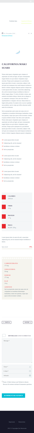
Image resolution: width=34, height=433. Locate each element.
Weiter (26, 322)
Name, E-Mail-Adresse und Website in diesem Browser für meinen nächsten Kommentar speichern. (17, 383)
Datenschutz (21, 422)
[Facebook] (3, 311)
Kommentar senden (13, 395)
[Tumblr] (13, 311)
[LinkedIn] (17, 311)
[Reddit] (20, 311)
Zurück (7, 322)
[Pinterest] (10, 311)
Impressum (12, 422)
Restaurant (20, 4)
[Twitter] (7, 311)
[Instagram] (18, 415)
